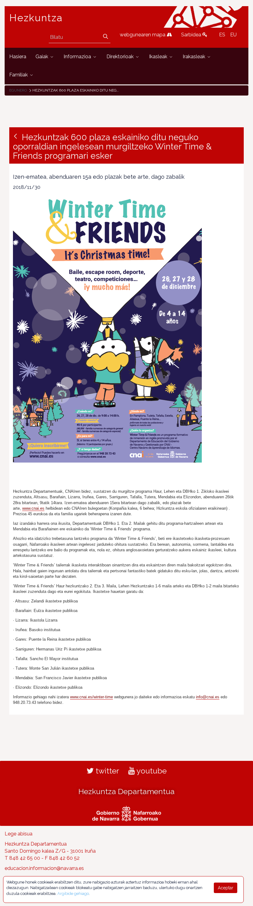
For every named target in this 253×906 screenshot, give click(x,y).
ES (222, 35)
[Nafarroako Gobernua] (126, 813)
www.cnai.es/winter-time (91, 697)
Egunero (18, 90)
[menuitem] (18, 57)
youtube (151, 770)
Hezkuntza (36, 18)
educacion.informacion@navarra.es (44, 868)
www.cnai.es (33, 508)
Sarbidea (191, 35)
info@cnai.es (207, 697)
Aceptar (225, 887)
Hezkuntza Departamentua (126, 791)
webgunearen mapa (143, 35)
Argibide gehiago (73, 893)
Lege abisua (18, 834)
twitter (106, 770)
